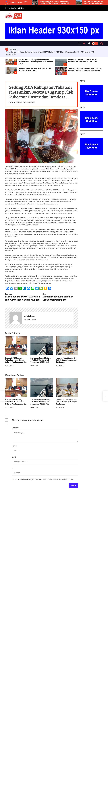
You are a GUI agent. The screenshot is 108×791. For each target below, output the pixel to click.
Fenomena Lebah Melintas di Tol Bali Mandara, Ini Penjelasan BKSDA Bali (82, 61)
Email (14, 457)
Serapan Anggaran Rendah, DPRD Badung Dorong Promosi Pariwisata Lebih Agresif (33, 2)
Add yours (40, 420)
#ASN (93, 52)
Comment (15, 428)
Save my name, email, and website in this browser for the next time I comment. (45, 479)
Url (13, 468)
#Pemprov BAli (11, 54)
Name (14, 446)
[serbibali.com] (15, 318)
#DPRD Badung (11, 52)
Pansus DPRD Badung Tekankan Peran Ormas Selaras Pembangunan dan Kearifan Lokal (35, 62)
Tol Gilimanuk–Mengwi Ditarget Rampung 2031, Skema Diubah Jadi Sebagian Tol (79, 2)
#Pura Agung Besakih (72, 52)
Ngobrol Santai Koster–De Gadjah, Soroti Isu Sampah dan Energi (34, 69)
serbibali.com (30, 102)
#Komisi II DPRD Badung (46, 52)
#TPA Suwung (85, 52)
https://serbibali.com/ (30, 319)
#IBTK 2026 (60, 52)
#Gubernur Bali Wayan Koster (27, 52)
